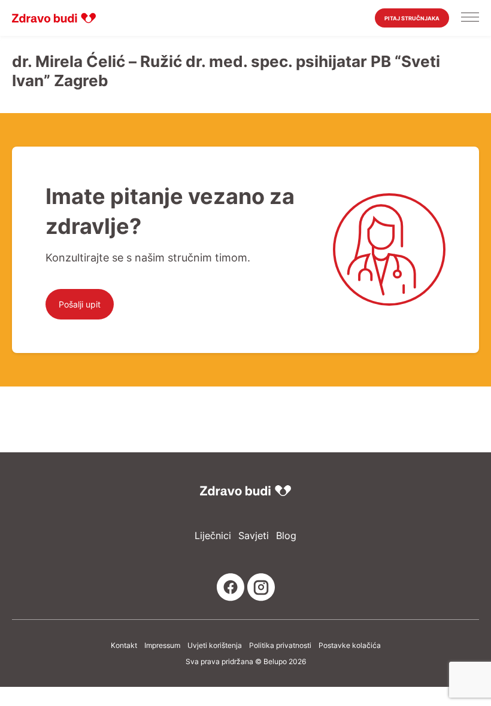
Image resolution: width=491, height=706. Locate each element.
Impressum (162, 645)
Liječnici (213, 535)
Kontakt (124, 645)
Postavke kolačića (350, 645)
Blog (286, 535)
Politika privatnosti (280, 645)
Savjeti (253, 535)
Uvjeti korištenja (214, 645)
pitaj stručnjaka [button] (412, 18)
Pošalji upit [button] (80, 304)
